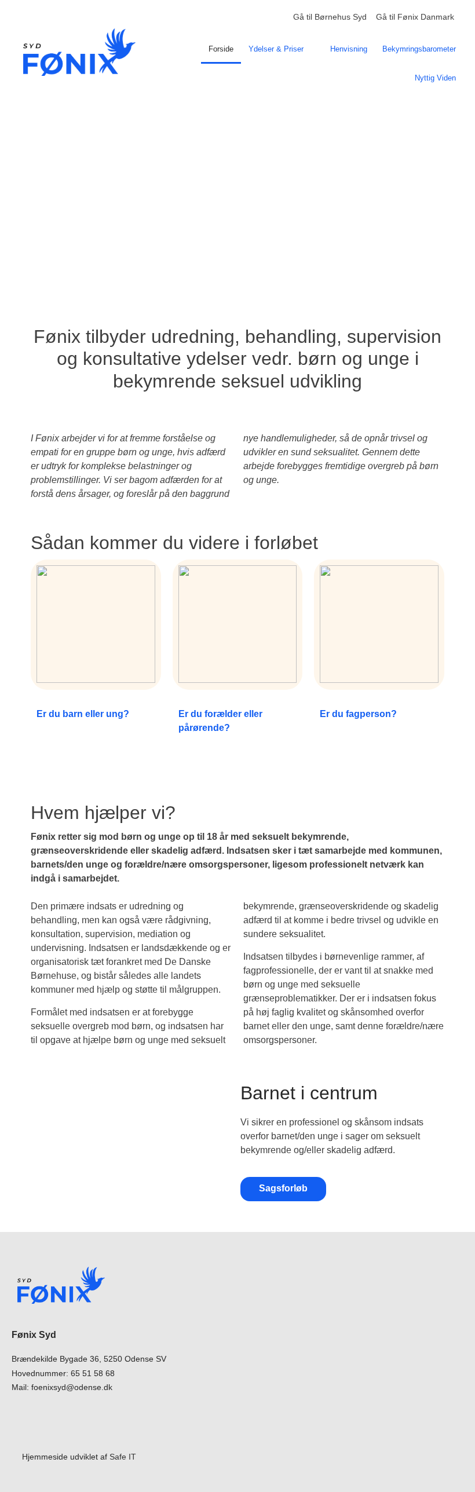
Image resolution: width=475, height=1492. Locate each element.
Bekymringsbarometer (419, 49)
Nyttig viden (435, 78)
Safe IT (122, 1456)
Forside (221, 49)
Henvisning (348, 49)
